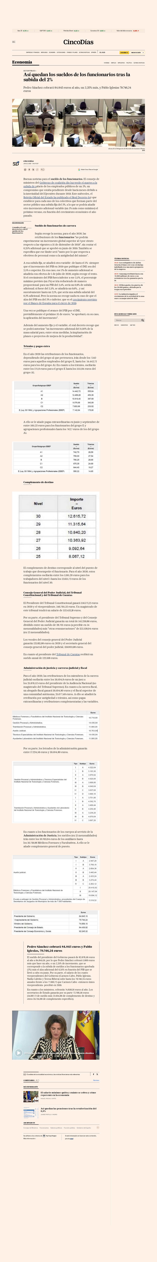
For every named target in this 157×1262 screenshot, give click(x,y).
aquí (71, 1139)
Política (129, 63)
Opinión (93, 52)
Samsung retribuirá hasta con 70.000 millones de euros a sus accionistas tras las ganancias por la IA (128, 277)
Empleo (113, 63)
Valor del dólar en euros (124, 31)
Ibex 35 (20, 31)
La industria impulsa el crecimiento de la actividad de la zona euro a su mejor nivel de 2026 (129, 296)
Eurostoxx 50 (95, 31)
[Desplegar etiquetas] (97, 1127)
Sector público (29, 71)
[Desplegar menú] (13, 42)
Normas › (96, 1080)
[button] (56, 1035)
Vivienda (106, 63)
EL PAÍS (101, 51)
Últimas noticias (84, 52)
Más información (29, 1138)
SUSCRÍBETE (124, 52)
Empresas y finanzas (32, 52)
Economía (52, 52)
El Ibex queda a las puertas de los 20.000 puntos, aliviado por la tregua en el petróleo (128, 287)
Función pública (69, 1128)
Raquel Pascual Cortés (48, 1098)
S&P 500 (43, 31)
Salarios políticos (56, 1128)
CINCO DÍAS (28, 161)
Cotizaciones (61, 52)
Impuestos (121, 63)
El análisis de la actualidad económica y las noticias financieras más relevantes (53, 1074)
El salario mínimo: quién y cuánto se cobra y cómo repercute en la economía (68, 1094)
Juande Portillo (46, 1114)
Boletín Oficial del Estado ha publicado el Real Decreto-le (56, 197)
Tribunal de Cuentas (68, 654)
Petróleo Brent (68, 31)
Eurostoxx (124, 325)
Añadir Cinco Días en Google (89, 169)
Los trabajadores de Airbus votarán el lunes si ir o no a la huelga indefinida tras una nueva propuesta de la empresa (128, 266)
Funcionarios (44, 1128)
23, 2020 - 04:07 (30, 163)
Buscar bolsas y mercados (125, 314)
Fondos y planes (72, 52)
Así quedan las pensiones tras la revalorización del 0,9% (68, 1110)
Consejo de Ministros (30, 1128)
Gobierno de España (84, 1128)
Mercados (44, 52)
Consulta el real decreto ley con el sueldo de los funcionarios (19, 230)
